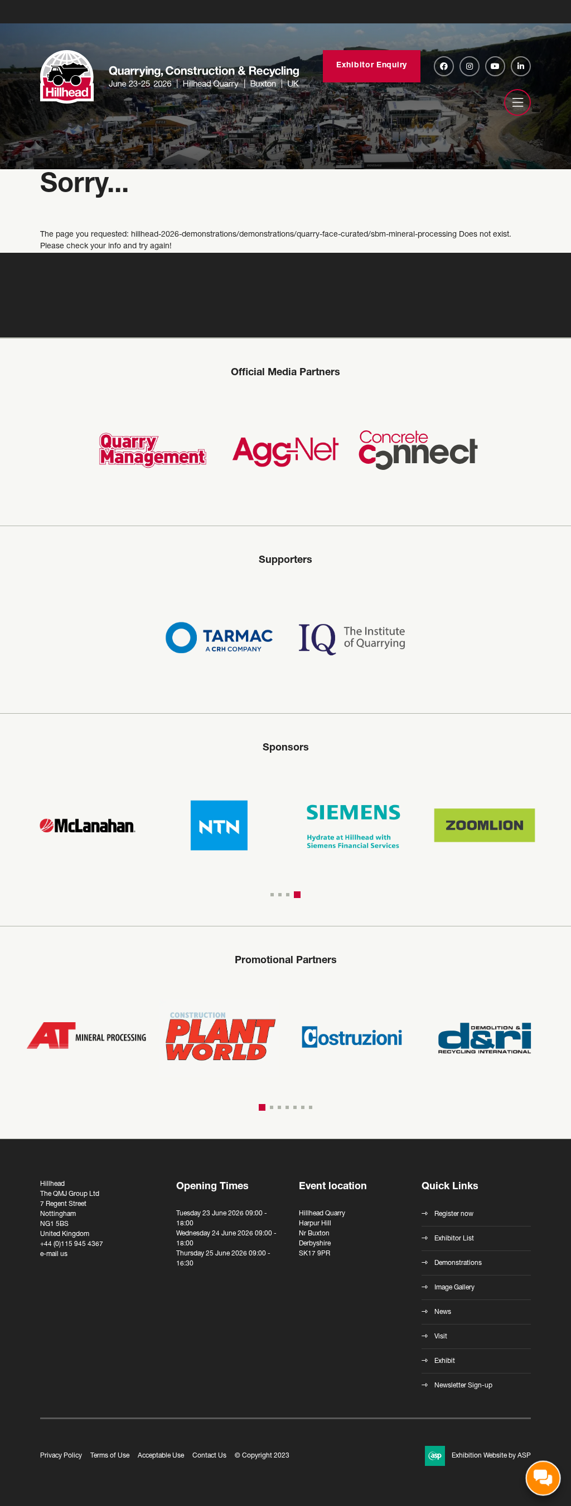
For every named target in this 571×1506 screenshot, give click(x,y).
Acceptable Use (161, 1456)
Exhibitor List (454, 1238)
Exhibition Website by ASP (491, 1456)
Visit (440, 1336)
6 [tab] (302, 1107)
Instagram (469, 66)
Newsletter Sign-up (463, 1385)
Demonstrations (458, 1263)
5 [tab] (295, 1107)
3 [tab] (291, 894)
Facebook (444, 66)
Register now (453, 1214)
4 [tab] (299, 894)
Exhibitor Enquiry (371, 66)
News (442, 1312)
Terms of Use (109, 1456)
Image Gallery (454, 1287)
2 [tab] (283, 894)
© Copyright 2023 (262, 1456)
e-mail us (53, 1254)
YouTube (495, 66)
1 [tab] (273, 894)
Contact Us (209, 1456)
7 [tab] (310, 1107)
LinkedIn (521, 66)
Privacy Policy (61, 1456)
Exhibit (444, 1361)
